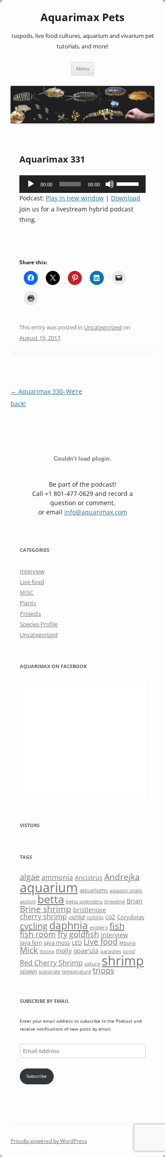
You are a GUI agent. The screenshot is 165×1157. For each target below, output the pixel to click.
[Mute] (109, 184)
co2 (110, 917)
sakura (92, 964)
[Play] (30, 184)
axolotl (28, 901)
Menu (82, 68)
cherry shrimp (43, 916)
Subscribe (36, 1076)
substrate (49, 971)
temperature (76, 971)
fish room (38, 934)
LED (77, 942)
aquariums (94, 890)
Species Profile (39, 624)
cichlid (77, 917)
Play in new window (75, 198)
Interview (32, 571)
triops (103, 970)
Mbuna (127, 943)
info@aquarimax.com (95, 512)
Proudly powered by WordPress (49, 1141)
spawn (28, 971)
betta (50, 899)
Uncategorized (103, 327)
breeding (114, 901)
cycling (34, 926)
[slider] (129, 183)
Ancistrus (89, 877)
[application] (82, 184)
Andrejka (122, 876)
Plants (28, 603)
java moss (57, 942)
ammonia (57, 877)
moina (47, 951)
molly (64, 950)
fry (62, 934)
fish (117, 926)
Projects (30, 613)
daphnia (68, 925)
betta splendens (84, 901)
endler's (99, 927)
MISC (26, 592)
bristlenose (89, 910)
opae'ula (86, 950)
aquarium (49, 887)
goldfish (84, 934)
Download (125, 198)
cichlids (95, 917)
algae (30, 877)
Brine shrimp (45, 908)
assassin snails (126, 890)
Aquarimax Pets (82, 17)
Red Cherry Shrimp (51, 963)
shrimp (123, 960)
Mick (29, 949)
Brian (135, 901)
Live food (32, 582)
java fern (31, 942)
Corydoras (130, 917)
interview (114, 935)
